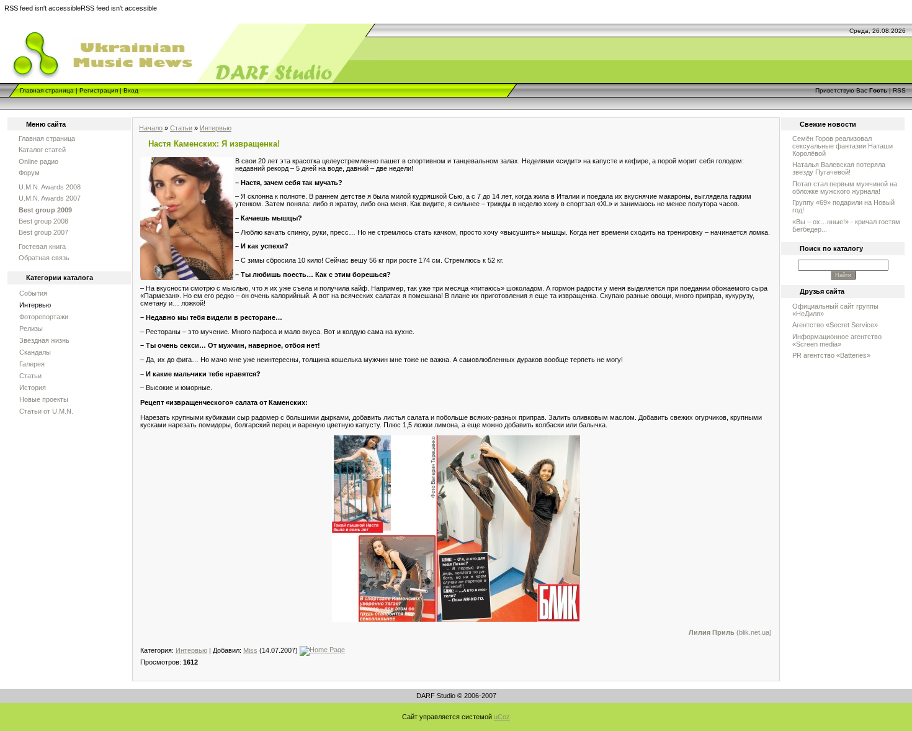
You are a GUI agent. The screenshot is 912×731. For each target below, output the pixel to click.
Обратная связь (44, 257)
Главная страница (47, 90)
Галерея (32, 364)
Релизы (31, 328)
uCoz (502, 716)
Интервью (35, 305)
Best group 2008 (43, 221)
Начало (151, 128)
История (32, 387)
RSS (899, 90)
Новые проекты (43, 399)
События (33, 293)
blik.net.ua (754, 632)
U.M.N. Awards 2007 (50, 198)
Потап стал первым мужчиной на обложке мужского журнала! (844, 187)
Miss (250, 649)
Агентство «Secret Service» (835, 325)
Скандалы (35, 352)
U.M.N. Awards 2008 (50, 187)
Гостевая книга (42, 246)
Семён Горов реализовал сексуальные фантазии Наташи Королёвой (842, 146)
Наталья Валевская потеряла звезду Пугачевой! (838, 168)
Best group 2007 (43, 232)
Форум (29, 172)
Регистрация (98, 90)
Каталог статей (42, 149)
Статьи (30, 375)
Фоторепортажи (43, 316)
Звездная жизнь (44, 340)
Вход (130, 90)
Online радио (38, 161)
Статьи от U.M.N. (46, 411)
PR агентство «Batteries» (831, 355)
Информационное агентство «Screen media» (837, 340)
